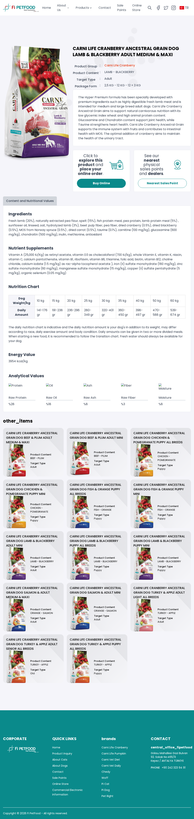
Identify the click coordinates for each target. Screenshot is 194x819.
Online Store (60, 784)
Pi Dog (106, 790)
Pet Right (107, 796)
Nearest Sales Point (162, 183)
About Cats (59, 760)
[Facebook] (158, 8)
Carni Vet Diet (111, 760)
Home (46, 8)
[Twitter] (166, 8)
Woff (105, 778)
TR (187, 8)
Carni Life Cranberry (119, 65)
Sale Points (59, 778)
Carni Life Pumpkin (114, 753)
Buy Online (101, 183)
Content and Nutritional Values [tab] (30, 201)
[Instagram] (173, 8)
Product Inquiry (62, 753)
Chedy (106, 772)
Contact (105, 8)
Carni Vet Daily (111, 766)
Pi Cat (105, 784)
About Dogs (60, 766)
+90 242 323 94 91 (173, 767)
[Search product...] (150, 8)
